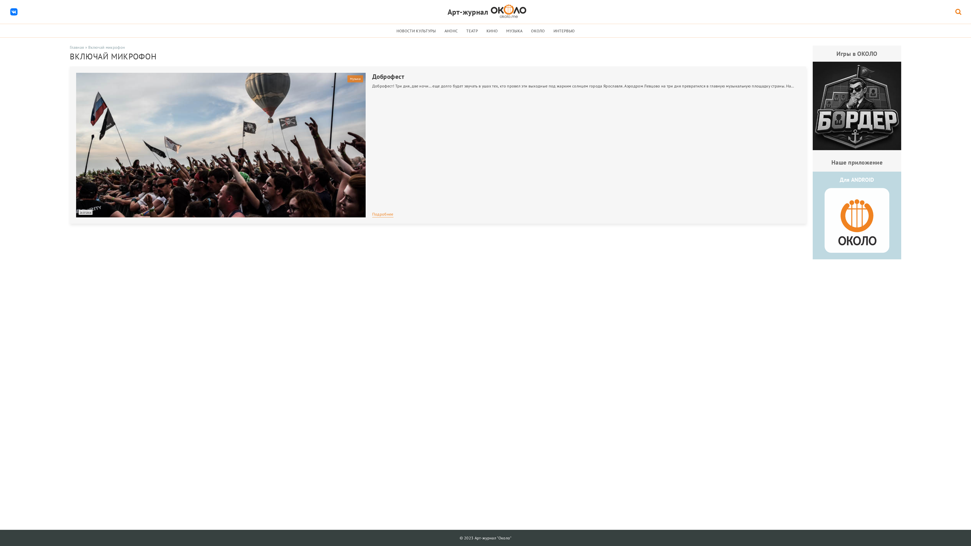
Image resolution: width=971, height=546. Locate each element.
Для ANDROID (857, 179)
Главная (77, 47)
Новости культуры (416, 30)
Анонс (451, 30)
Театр (472, 30)
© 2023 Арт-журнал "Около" (486, 537)
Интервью (564, 30)
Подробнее (382, 214)
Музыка (514, 30)
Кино (492, 30)
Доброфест (388, 76)
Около (538, 30)
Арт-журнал (468, 12)
